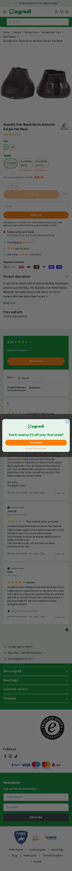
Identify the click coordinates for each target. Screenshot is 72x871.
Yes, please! (36, 442)
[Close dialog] (67, 421)
